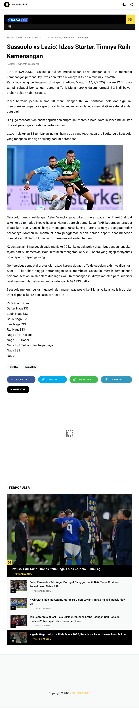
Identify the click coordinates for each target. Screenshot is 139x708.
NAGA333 (26, 72)
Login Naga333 (17, 313)
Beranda (11, 37)
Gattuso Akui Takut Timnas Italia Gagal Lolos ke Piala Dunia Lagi (55, 569)
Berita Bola (30, 367)
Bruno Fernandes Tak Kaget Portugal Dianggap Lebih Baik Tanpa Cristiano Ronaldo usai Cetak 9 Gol (74, 584)
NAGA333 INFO (20, 4)
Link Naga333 (16, 324)
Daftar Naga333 (18, 308)
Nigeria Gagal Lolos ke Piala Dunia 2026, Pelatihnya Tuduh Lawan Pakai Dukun (78, 634)
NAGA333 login (34, 238)
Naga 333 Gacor (18, 340)
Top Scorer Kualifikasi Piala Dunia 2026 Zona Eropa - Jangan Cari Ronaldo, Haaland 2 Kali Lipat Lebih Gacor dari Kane (75, 619)
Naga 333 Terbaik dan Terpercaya (30, 345)
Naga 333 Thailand (20, 335)
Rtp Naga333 (16, 329)
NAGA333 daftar (78, 281)
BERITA (22, 37)
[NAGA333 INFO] (18, 20)
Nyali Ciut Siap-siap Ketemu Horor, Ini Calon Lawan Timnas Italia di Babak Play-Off (78, 602)
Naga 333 (13, 350)
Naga (10, 355)
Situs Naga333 (17, 319)
